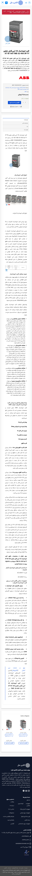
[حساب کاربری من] (6, 2)
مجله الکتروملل (15, 868)
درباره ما (12, 805)
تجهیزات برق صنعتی (20, 11)
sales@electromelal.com (22, 843)
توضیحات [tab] (26, 120)
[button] (26, 3)
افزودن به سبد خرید (14, 102)
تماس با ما (11, 809)
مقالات (12, 802)
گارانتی (12, 824)
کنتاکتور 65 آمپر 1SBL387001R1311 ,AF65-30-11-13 (9, 735)
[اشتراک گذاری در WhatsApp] (21, 107)
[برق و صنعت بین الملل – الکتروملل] (16, 2)
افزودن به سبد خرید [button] (23, 743)
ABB (25, 91)
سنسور (28, 800)
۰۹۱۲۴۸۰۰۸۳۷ (25, 840)
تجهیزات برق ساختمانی (24, 824)
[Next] (3, 732)
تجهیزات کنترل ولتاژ (25, 809)
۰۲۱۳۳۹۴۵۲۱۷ (25, 836)
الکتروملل (15, 670)
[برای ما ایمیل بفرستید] (26, 791)
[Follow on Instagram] (29, 791)
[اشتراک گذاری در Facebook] (19, 107)
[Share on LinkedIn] (11, 107)
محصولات (11, 813)
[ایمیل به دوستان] (15, 107)
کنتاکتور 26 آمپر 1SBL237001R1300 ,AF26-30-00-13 (23, 735)
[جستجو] (29, 2)
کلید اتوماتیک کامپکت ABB (23, 89)
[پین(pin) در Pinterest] (13, 107)
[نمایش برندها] (24, 78)
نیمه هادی (27, 820)
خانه (28, 11)
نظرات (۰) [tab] (26, 130)
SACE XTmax (16, 12)
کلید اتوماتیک (10, 11)
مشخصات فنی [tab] (25, 123)
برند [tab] (27, 126)
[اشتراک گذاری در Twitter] (17, 107)
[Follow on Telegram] (23, 791)
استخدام (9, 868)
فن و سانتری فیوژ (25, 816)
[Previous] (29, 732)
